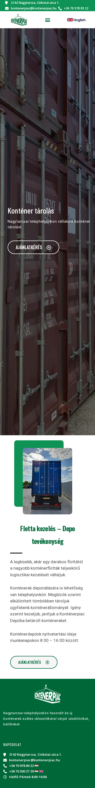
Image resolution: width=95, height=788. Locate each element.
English (79, 20)
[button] (47, 20)
